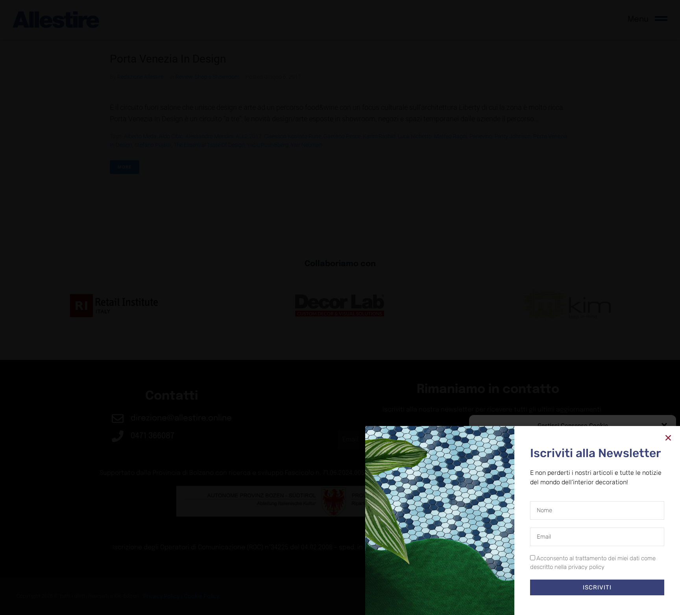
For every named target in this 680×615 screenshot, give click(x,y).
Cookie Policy (554, 601)
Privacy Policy (587, 601)
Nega (566, 583)
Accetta (506, 583)
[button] (664, 426)
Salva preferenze (634, 583)
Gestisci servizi (496, 562)
